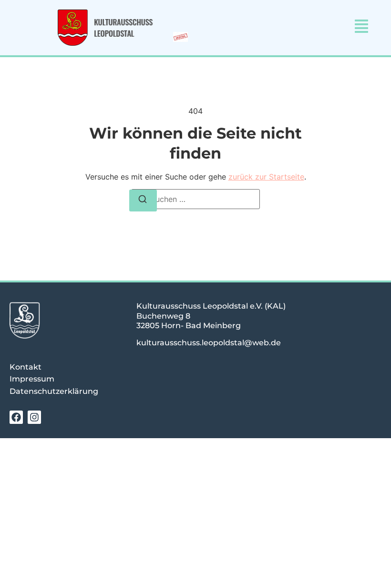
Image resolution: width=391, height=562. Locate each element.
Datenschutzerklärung (54, 391)
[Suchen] (143, 200)
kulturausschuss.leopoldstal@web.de (208, 342)
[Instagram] (34, 417)
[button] (361, 27)
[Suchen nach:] (195, 199)
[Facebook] (16, 417)
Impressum (32, 378)
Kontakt (25, 366)
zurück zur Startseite (266, 176)
